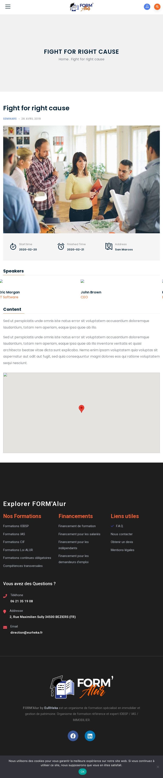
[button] (81, 409)
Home (64, 59)
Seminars (10, 118)
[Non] (158, 767)
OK (83, 771)
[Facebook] (73, 736)
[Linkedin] (90, 736)
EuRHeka (51, 708)
